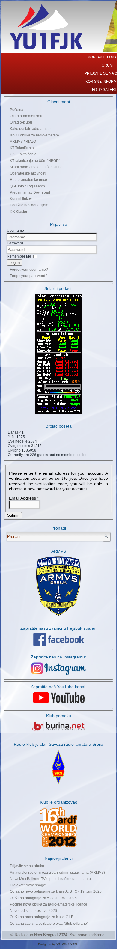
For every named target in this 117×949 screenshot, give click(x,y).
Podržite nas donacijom (29, 205)
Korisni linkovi (21, 199)
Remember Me (19, 256)
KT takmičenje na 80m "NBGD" (35, 161)
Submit (13, 515)
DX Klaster (18, 212)
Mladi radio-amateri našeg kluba (36, 167)
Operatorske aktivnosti (28, 173)
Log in (14, 262)
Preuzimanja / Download (30, 192)
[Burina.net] (59, 732)
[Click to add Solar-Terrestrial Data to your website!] (58, 413)
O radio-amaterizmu (26, 116)
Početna (16, 110)
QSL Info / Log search (27, 186)
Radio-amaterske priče (28, 180)
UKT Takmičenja (23, 154)
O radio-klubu (21, 122)
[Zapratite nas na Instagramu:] (58, 669)
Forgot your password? (28, 276)
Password (15, 243)
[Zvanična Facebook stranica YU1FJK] (58, 639)
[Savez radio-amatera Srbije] (58, 785)
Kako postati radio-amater (31, 129)
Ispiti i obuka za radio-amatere (34, 135)
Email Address (24, 498)
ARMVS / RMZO (23, 141)
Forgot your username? (29, 269)
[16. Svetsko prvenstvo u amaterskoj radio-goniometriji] (58, 827)
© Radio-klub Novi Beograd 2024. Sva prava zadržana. (58, 935)
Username (15, 230)
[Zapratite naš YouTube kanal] (59, 703)
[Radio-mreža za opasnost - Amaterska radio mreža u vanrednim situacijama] (58, 615)
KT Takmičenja (22, 148)
